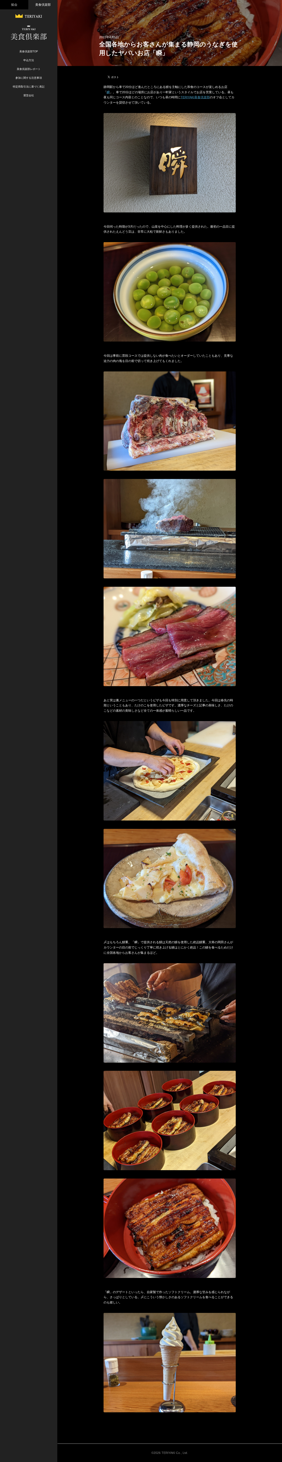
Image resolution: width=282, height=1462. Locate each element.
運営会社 (28, 95)
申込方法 (28, 60)
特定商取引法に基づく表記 (29, 86)
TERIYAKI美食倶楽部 (195, 97)
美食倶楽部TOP (28, 51)
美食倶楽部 (43, 4)
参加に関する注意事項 (28, 77)
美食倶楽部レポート (29, 69)
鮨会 (14, 4)
